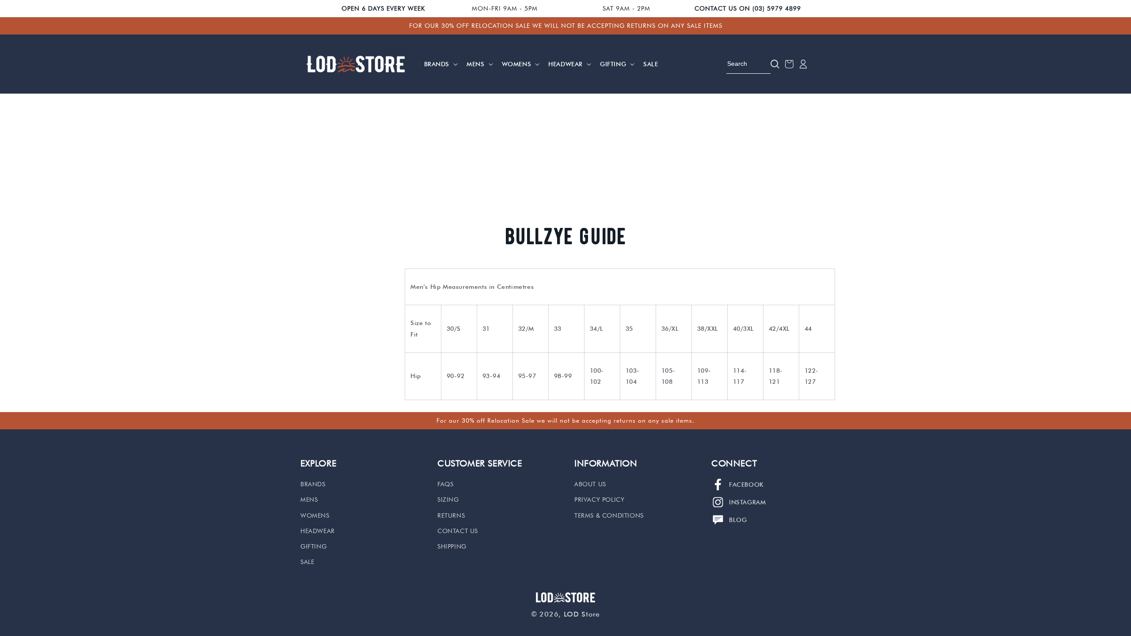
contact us (457, 530)
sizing (448, 499)
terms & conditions (609, 515)
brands (313, 484)
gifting (313, 546)
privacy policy (599, 499)
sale (307, 561)
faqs (445, 484)
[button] (440, 64)
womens (315, 515)
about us (590, 484)
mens (309, 499)
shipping (452, 546)
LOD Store (582, 614)
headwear (317, 530)
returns (451, 515)
